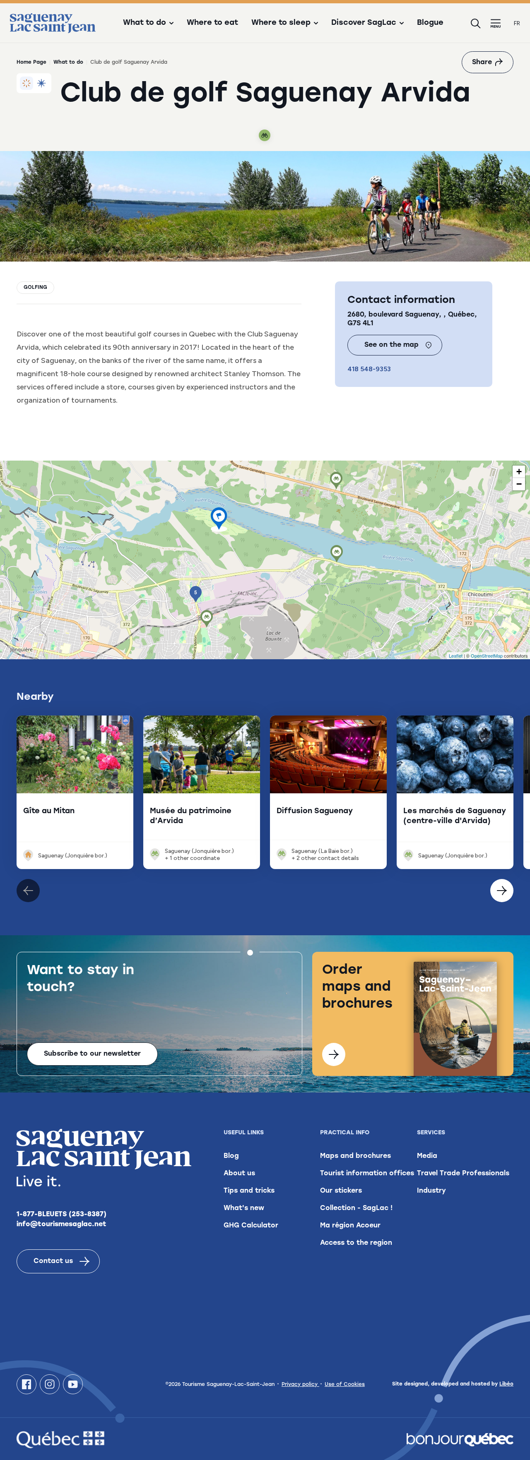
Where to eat (212, 23)
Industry (431, 1191)
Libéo (506, 1384)
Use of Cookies (345, 1384)
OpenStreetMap (487, 655)
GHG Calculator (251, 1225)
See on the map (391, 345)
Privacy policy (300, 1384)
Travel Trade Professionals (463, 1173)
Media (427, 1156)
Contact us (53, 1261)
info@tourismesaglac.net (61, 1224)
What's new (244, 1208)
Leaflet (456, 655)
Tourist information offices (367, 1173)
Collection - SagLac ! (356, 1208)
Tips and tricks (249, 1191)
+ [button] (519, 471)
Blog (231, 1156)
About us (239, 1173)
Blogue (430, 23)
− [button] (519, 484)
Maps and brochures (355, 1156)
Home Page (31, 62)
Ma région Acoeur (350, 1225)
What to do (68, 62)
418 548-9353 (369, 369)
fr (517, 23)
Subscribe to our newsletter (92, 1054)
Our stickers (341, 1191)
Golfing (35, 287)
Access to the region (356, 1243)
